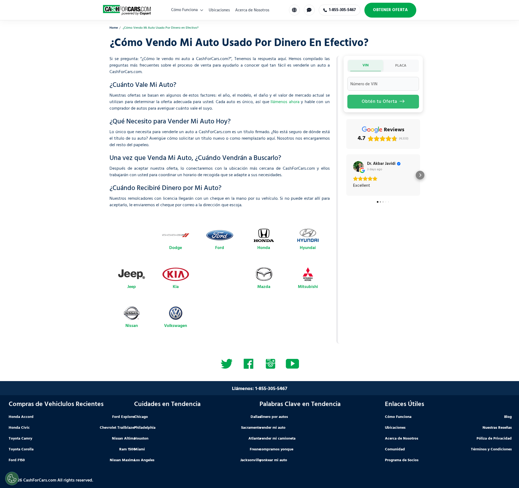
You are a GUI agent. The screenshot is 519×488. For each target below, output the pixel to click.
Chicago (141, 417)
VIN (365, 65)
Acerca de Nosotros (252, 10)
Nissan (131, 325)
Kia (176, 286)
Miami (139, 449)
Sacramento (251, 428)
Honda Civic (19, 428)
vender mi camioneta (277, 438)
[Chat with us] (309, 10)
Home (113, 28)
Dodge (175, 247)
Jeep (131, 286)
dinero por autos (274, 417)
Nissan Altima (123, 438)
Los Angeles (144, 460)
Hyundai (308, 247)
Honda (263, 247)
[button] (346, 175)
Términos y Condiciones (491, 449)
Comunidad (395, 449)
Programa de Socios (401, 460)
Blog (508, 417)
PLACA (400, 66)
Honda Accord (21, 417)
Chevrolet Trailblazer (117, 428)
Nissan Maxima (122, 460)
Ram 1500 (127, 449)
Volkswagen (175, 325)
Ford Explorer (123, 417)
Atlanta (254, 438)
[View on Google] (358, 166)
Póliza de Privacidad (494, 438)
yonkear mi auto (273, 460)
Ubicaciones (219, 10)
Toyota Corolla (21, 449)
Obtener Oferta (390, 10)
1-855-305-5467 (271, 389)
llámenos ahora (285, 102)
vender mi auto (272, 428)
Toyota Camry (20, 438)
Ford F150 (17, 460)
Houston (141, 438)
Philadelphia (144, 428)
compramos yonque (276, 449)
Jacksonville (250, 460)
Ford (219, 247)
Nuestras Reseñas (497, 428)
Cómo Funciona (185, 10)
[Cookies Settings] (12, 478)
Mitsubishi (308, 286)
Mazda (263, 286)
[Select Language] (294, 10)
